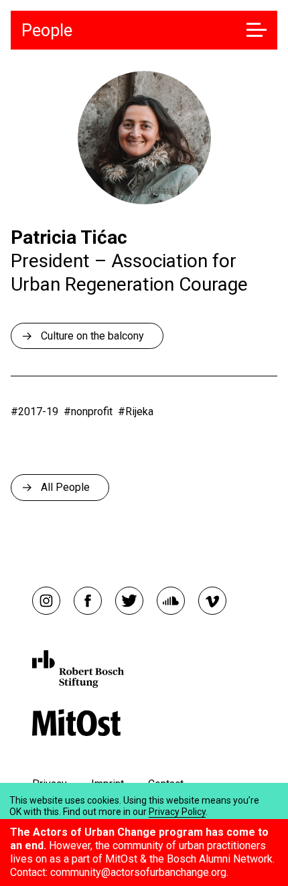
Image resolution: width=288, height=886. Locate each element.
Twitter (129, 601)
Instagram (46, 601)
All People (65, 487)
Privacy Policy (177, 811)
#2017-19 (34, 411)
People (46, 30)
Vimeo (212, 601)
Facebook (88, 601)
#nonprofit (88, 411)
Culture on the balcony (92, 335)
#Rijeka (135, 411)
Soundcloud (171, 601)
